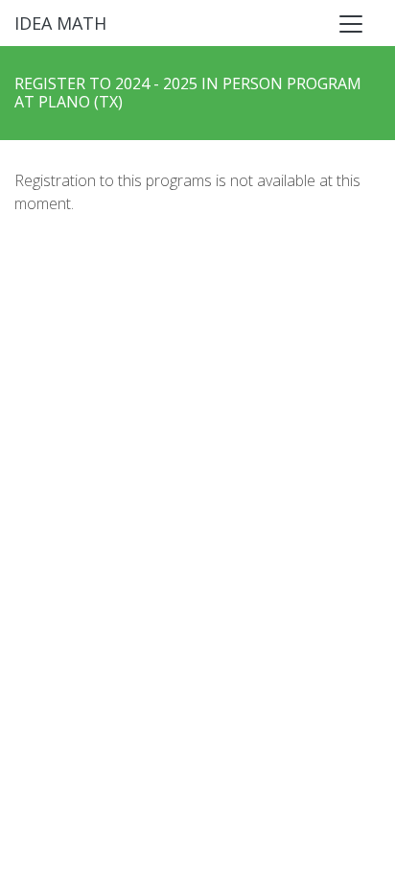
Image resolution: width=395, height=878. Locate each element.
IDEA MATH (60, 23)
